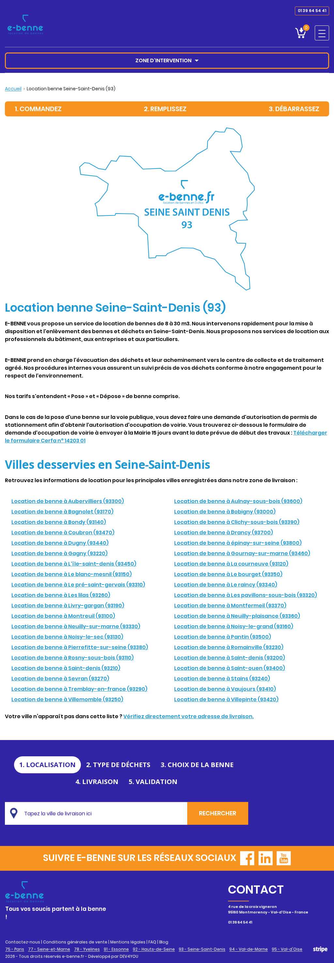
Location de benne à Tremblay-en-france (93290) (79, 689)
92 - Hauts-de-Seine (154, 949)
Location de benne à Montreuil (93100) (63, 616)
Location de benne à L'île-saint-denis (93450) (73, 564)
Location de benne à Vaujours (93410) (225, 689)
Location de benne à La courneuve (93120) (231, 564)
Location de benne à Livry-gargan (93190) (67, 605)
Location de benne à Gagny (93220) (59, 553)
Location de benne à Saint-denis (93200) (229, 657)
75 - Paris (14, 949)
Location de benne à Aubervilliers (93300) (67, 501)
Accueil (13, 88)
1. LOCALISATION (47, 764)
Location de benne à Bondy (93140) (58, 522)
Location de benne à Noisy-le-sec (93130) (67, 637)
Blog (163, 942)
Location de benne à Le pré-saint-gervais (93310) (78, 584)
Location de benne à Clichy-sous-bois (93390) (236, 522)
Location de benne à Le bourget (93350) (228, 574)
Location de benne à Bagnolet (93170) (62, 511)
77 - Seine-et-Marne (49, 949)
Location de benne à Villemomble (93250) (67, 699)
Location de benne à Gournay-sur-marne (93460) (242, 553)
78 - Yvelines (87, 949)
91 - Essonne (116, 949)
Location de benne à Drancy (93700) (223, 532)
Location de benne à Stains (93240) (222, 678)
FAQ (152, 942)
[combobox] (103, 813)
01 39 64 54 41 (312, 10)
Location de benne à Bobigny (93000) (225, 511)
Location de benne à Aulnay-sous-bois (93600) (238, 501)
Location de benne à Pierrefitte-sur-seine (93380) (79, 647)
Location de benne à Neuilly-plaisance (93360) (237, 616)
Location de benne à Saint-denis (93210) (65, 668)
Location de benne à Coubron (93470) (62, 532)
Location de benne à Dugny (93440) (60, 543)
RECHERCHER (217, 813)
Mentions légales (127, 942)
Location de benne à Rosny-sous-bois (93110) (72, 657)
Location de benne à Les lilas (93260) (60, 595)
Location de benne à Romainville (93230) (228, 647)
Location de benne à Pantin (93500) (222, 637)
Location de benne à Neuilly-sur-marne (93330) (75, 626)
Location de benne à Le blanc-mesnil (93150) (71, 574)
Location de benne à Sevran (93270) (60, 678)
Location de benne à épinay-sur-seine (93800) (238, 543)
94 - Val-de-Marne (248, 949)
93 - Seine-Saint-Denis (202, 949)
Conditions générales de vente (75, 942)
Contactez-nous (22, 942)
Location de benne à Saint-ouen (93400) (229, 668)
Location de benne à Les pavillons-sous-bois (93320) (245, 595)
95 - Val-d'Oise (287, 949)
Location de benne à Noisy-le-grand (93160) (233, 626)
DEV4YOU (129, 956)
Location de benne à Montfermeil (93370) (230, 605)
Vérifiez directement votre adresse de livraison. (188, 716)
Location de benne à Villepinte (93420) (226, 699)
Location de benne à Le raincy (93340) (225, 584)
